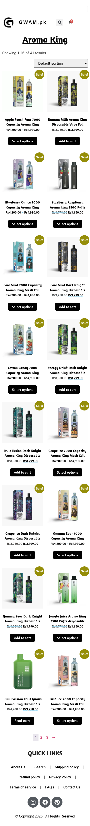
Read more (22, 720)
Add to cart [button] (67, 141)
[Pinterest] (57, 802)
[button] (59, 22)
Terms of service (23, 787)
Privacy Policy (60, 777)
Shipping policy (67, 767)
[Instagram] (33, 802)
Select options (22, 141)
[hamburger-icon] (83, 9)
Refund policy (29, 777)
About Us (18, 767)
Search (40, 767)
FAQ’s (49, 787)
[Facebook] (45, 802)
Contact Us (71, 787)
